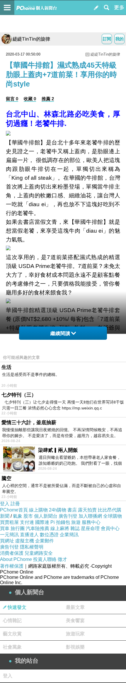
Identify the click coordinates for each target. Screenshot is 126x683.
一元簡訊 (9, 534)
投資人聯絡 (45, 559)
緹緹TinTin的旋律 (31, 38)
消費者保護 (11, 553)
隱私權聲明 (31, 546)
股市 (28, 516)
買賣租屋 (9, 522)
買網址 (7, 540)
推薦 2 (48, 98)
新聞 (4, 516)
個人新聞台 (45, 516)
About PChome (16, 559)
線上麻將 (59, 528)
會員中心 (110, 528)
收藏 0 (30, 98)
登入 (4, 503)
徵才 (62, 559)
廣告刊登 (68, 516)
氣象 (17, 516)
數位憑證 (49, 534)
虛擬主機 (24, 540)
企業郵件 (44, 540)
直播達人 (29, 534)
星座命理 (90, 528)
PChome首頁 (14, 509)
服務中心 (91, 522)
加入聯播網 (90, 516)
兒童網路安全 (39, 553)
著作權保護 (11, 566)
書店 (72, 509)
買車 (4, 528)
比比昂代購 (109, 509)
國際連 (42, 522)
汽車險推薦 (37, 528)
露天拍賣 (87, 509)
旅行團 (18, 528)
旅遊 (76, 522)
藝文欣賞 (12, 633)
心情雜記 (12, 620)
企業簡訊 (69, 534)
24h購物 (57, 509)
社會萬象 (12, 646)
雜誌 (75, 528)
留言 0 (12, 98)
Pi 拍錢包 (60, 522)
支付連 (27, 522)
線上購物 (38, 509)
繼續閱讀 (60, 333)
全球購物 (112, 516)
